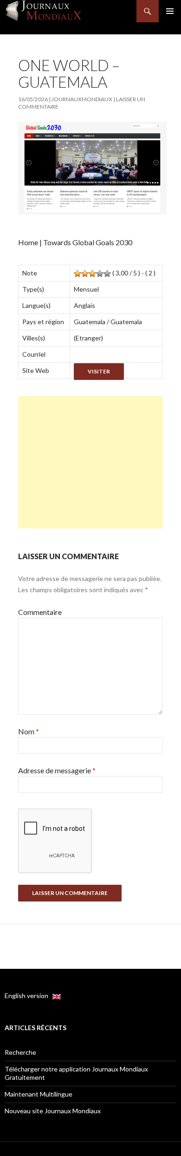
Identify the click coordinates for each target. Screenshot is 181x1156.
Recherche (20, 1052)
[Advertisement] (90, 462)
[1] (77, 273)
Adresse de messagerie (57, 770)
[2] (85, 273)
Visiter (99, 371)
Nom (28, 731)
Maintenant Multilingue (38, 1094)
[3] (92, 273)
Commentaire (40, 611)
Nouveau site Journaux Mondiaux (53, 1111)
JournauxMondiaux (82, 99)
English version (28, 995)
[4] (99, 273)
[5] (107, 273)
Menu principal (170, 11)
